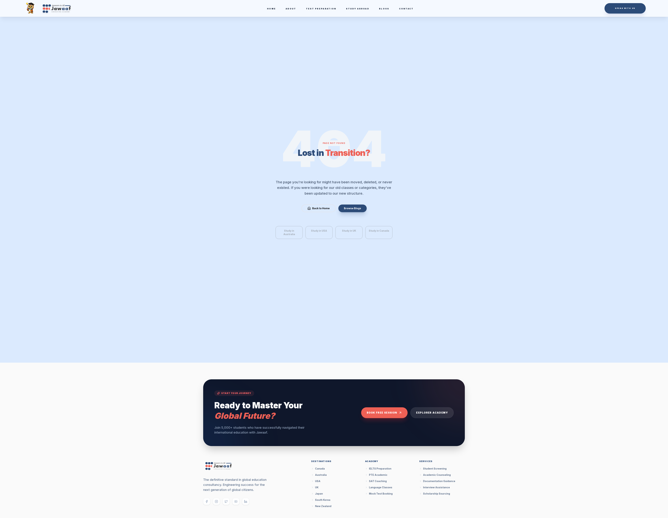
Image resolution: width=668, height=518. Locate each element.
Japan (319, 493)
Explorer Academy (432, 412)
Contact (406, 8)
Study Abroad (357, 8)
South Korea (322, 499)
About (291, 8)
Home (271, 8)
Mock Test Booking (381, 493)
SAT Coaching (378, 481)
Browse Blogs (352, 208)
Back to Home (321, 208)
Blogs (384, 8)
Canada (320, 468)
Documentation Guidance (439, 481)
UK (317, 487)
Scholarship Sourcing (436, 493)
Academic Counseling (437, 474)
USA (317, 481)
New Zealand (323, 506)
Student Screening (435, 468)
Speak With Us (625, 8)
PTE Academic (378, 474)
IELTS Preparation (380, 468)
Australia (321, 474)
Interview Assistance (436, 487)
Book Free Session (382, 412)
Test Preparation (321, 8)
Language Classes (380, 487)
